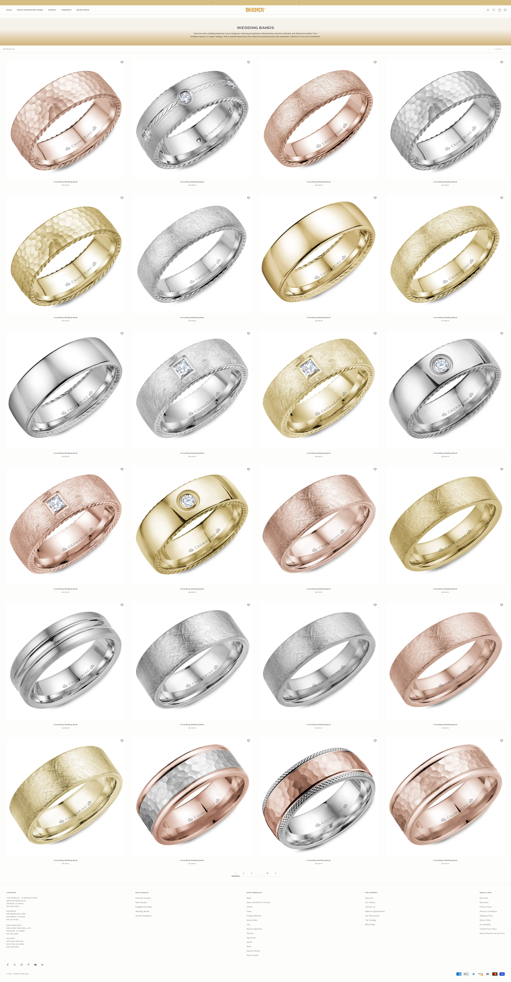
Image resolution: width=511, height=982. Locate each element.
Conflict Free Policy (488, 929)
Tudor (249, 911)
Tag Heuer (251, 937)
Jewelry (52, 10)
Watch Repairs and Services (492, 933)
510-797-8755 (12, 934)
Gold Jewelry (141, 902)
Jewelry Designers (143, 916)
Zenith (249, 942)
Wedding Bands (142, 911)
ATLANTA (10, 938)
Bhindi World (83, 10)
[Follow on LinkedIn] (42, 964)
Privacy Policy (486, 907)
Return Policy (485, 920)
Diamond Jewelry (143, 898)
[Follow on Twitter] (14, 964)
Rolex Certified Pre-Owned (30, 10)
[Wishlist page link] (505, 10)
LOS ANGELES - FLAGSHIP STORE (21, 898)
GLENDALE (11, 911)
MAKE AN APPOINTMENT (255, 2)
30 (267, 873)
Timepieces (66, 10)
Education (484, 902)
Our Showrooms (372, 916)
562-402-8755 (12, 906)
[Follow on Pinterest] (28, 964)
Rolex (9, 10)
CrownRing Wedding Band (66, 182)
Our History (370, 902)
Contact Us (370, 907)
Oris (248, 924)
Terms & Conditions (488, 911)
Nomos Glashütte (254, 929)
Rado (249, 946)
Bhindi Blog (370, 924)
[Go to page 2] (275, 873)
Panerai (250, 933)
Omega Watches (254, 916)
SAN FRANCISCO (14, 925)
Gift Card (484, 898)
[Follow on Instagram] (21, 964)
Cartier (250, 907)
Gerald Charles (253, 951)
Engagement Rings (143, 907)
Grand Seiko (252, 920)
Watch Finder (252, 955)
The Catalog (370, 920)
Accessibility (485, 924)
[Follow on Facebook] (7, 964)
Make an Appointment (375, 911)
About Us (369, 898)
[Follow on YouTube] (35, 964)
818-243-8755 (12, 920)
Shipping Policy (486, 916)
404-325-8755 (12, 947)
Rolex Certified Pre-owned (258, 902)
